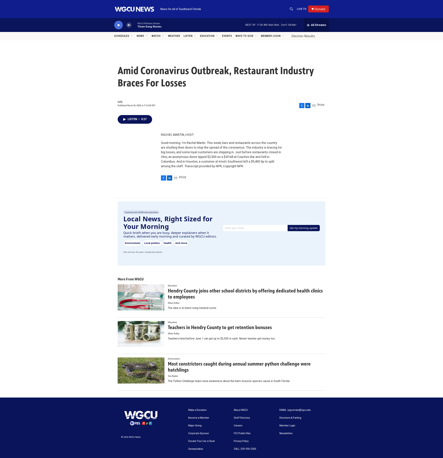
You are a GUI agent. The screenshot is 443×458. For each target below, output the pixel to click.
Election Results (303, 36)
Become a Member (198, 418)
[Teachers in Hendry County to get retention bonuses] (141, 334)
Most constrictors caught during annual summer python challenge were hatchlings (239, 367)
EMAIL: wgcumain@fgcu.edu (295, 410)
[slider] (134, 25)
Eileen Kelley (173, 302)
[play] (118, 25)
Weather (174, 36)
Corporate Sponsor (198, 433)
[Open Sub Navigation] (131, 36)
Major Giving (195, 425)
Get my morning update (304, 228)
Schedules (121, 36)
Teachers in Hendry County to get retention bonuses (220, 327)
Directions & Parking (290, 418)
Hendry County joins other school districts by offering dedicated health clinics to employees (245, 294)
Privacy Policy (241, 441)
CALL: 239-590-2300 (245, 449)
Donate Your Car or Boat (201, 441)
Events (227, 36)
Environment (174, 358)
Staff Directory (242, 418)
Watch (156, 36)
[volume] (129, 25)
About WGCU (241, 410)
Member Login (271, 36)
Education (207, 36)
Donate (320, 9)
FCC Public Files (242, 433)
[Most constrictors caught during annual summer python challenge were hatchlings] (141, 370)
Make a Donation (197, 410)
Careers (238, 425)
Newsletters (286, 433)
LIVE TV (301, 9)
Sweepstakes (195, 449)
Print (320, 105)
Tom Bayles (173, 376)
